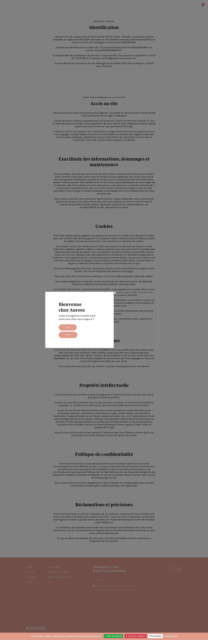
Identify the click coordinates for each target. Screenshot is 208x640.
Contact (183, 5)
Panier (196, 5)
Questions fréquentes (58, 572)
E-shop (7, 5)
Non (68, 334)
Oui (67, 327)
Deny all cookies (136, 636)
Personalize (155, 636)
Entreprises (40, 5)
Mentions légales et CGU (60, 577)
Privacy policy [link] (170, 636)
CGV (50, 582)
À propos (22, 5)
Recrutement (54, 567)
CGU (134, 589)
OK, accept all (114, 636)
